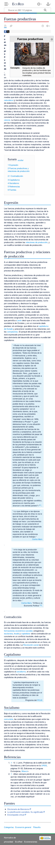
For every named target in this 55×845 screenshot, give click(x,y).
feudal (16, 633)
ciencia (7, 119)
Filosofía (36, 827)
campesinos (12, 331)
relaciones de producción (37, 242)
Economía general (23, 827)
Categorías (9, 827)
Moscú (25, 771)
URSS (44, 765)
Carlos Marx (37, 539)
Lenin (19, 320)
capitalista (25, 633)
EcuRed (18, 4)
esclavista (8, 633)
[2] (41, 605)
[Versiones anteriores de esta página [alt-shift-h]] (42, 26)
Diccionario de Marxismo (18, 809)
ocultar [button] (20, 160)
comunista (8, 719)
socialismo (21, 671)
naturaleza (8, 100)
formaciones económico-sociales (18, 630)
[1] (40, 505)
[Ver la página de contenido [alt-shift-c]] (5, 26)
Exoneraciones (30, 841)
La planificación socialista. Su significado (25, 811)
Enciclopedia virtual (15, 814)
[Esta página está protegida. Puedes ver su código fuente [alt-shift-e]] (38, 26)
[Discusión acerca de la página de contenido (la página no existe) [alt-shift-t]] (11, 26)
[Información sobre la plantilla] (52, 39)
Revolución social (31, 644)
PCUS (39, 700)
